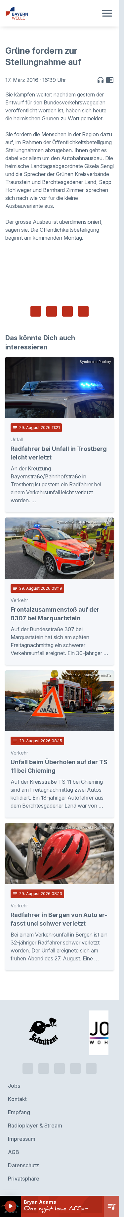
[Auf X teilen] (51, 311)
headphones (100, 80)
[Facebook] (59, 1068)
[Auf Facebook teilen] (35, 311)
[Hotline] (27, 1068)
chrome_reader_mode (110, 80)
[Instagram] (75, 1068)
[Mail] (91, 1068)
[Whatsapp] (43, 1068)
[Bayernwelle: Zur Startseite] (51, 13)
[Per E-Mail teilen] (83, 311)
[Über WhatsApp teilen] (67, 311)
